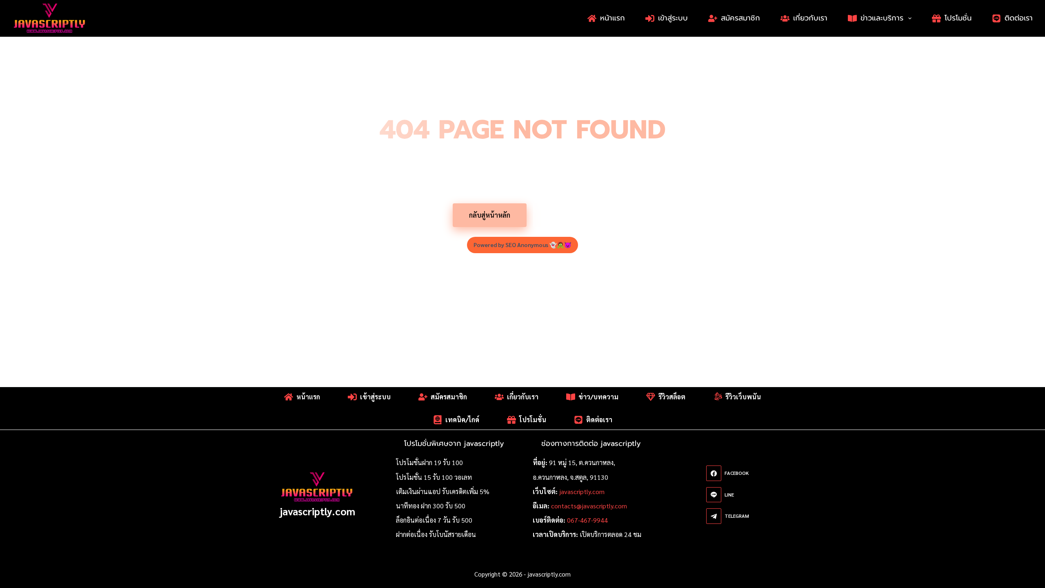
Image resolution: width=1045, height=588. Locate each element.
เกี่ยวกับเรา (810, 18)
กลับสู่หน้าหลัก (489, 215)
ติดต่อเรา (1019, 18)
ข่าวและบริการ (881, 18)
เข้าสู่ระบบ (673, 18)
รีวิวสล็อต (671, 396)
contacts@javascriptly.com (589, 505)
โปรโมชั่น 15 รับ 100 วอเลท (434, 477)
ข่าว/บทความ (598, 396)
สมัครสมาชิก (740, 18)
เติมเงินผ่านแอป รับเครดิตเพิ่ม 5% (442, 491)
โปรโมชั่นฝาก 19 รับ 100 (429, 462)
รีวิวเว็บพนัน (743, 396)
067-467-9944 (587, 520)
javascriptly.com (317, 511)
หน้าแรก (612, 18)
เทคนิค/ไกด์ (462, 419)
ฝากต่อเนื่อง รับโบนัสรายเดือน (436, 534)
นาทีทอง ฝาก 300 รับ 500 (430, 505)
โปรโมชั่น (958, 18)
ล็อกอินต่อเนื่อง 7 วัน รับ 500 (434, 520)
